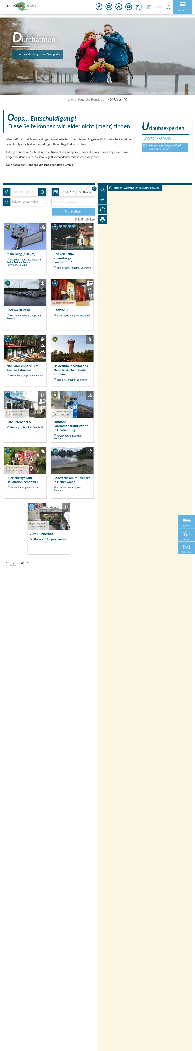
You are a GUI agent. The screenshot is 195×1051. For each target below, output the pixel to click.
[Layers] (102, 219)
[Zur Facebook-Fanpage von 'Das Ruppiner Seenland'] (99, 7)
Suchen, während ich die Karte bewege (136, 188)
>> (28, 562)
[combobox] (24, 192)
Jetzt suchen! (73, 211)
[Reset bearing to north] (102, 209)
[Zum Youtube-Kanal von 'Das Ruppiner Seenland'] (128, 7)
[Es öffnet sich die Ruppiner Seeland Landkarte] (138, 7)
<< (7, 562)
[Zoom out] (102, 199)
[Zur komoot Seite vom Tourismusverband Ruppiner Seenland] (118, 7)
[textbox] (24, 202)
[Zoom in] (102, 190)
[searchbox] (25, 192)
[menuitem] (158, 7)
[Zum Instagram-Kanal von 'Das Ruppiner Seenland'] (108, 7)
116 (23, 562)
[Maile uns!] (165, 147)
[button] (186, 548)
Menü (182, 10)
